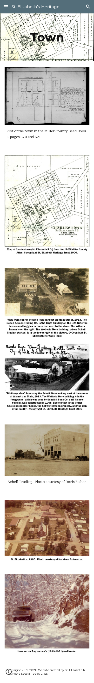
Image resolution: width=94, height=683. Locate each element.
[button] (6, 6)
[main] (47, 37)
